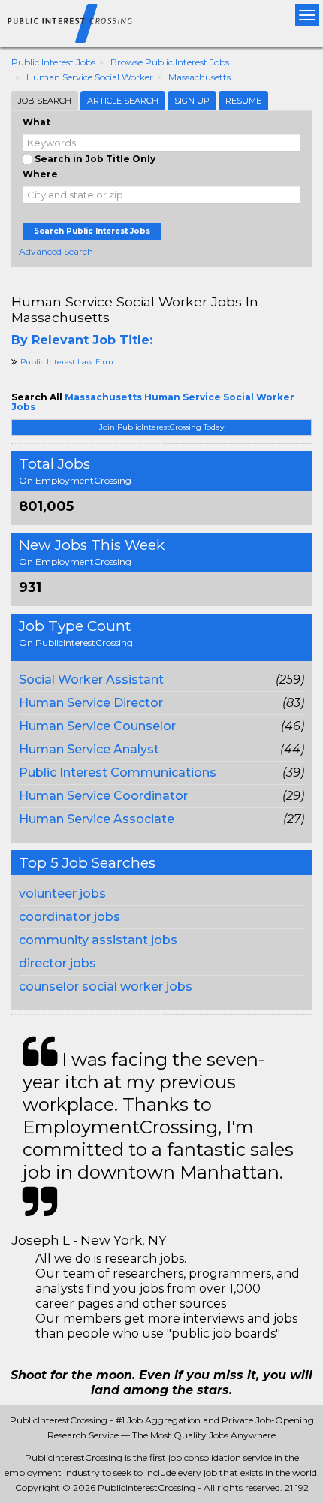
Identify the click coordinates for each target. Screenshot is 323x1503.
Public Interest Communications (117, 772)
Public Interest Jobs (53, 62)
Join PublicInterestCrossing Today (161, 427)
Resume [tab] (243, 100)
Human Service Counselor (97, 726)
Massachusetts (199, 77)
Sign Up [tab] (192, 100)
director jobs (57, 963)
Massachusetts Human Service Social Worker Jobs (152, 401)
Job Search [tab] (44, 100)
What (36, 122)
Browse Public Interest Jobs (169, 62)
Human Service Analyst (89, 749)
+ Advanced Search (52, 251)
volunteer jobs (62, 893)
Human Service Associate (96, 819)
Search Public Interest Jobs (92, 231)
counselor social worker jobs (105, 986)
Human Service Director (91, 703)
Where (40, 174)
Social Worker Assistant (91, 679)
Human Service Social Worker (89, 77)
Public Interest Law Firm (66, 362)
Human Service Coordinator (103, 796)
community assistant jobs (98, 940)
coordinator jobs (69, 917)
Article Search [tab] (122, 100)
